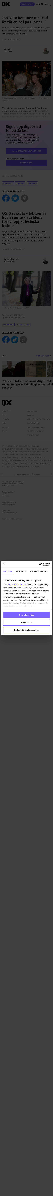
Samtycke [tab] (7, 571)
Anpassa (25, 622)
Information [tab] (21, 571)
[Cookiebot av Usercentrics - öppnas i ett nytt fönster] (39, 564)
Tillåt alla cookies (26, 615)
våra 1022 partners (18, 584)
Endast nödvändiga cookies (26, 630)
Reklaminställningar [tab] (39, 571)
